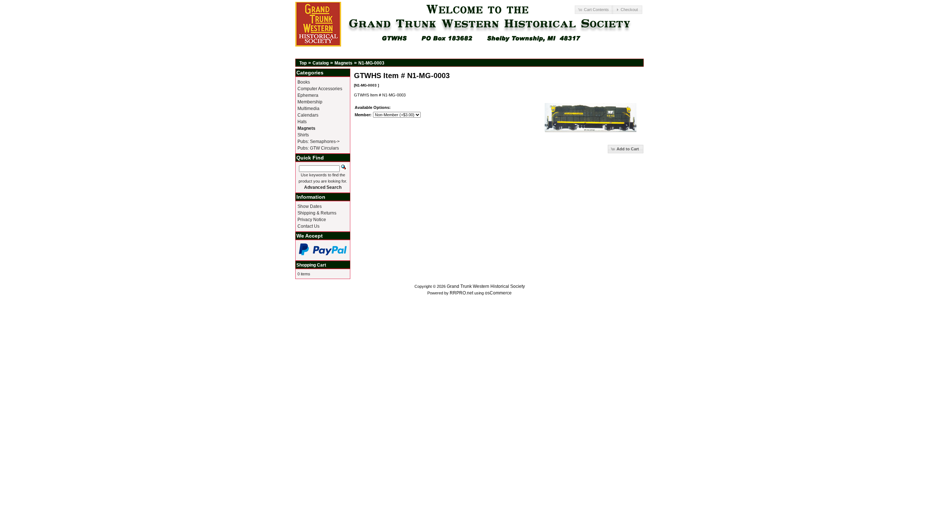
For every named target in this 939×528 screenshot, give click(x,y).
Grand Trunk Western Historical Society (486, 286)
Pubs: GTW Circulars (318, 148)
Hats (302, 121)
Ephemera (307, 95)
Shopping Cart (311, 265)
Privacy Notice (311, 219)
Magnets (343, 63)
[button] (594, 10)
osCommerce (498, 293)
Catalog (321, 63)
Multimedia (308, 108)
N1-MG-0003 (371, 63)
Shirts (303, 135)
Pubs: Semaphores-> (318, 141)
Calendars (307, 115)
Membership (309, 101)
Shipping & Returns (316, 213)
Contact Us (308, 226)
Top (303, 63)
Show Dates (309, 206)
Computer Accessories (319, 88)
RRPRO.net (461, 293)
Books (303, 82)
